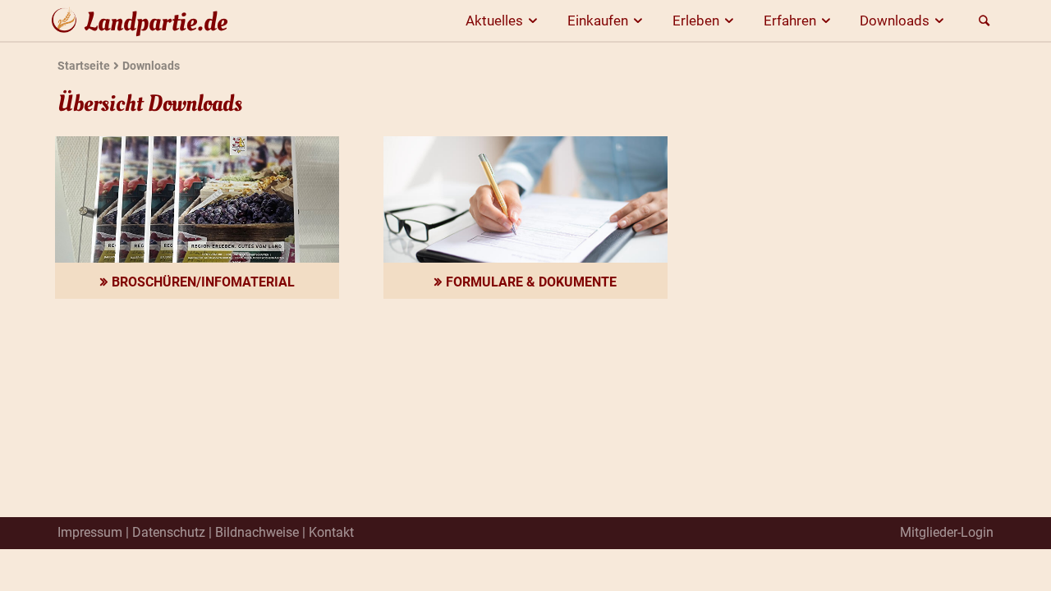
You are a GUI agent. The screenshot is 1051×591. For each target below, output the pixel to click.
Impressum (89, 532)
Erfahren (790, 20)
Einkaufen (597, 20)
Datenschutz (168, 532)
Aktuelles (494, 20)
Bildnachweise (257, 532)
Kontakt (331, 532)
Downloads (894, 20)
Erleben (695, 20)
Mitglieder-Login (947, 532)
